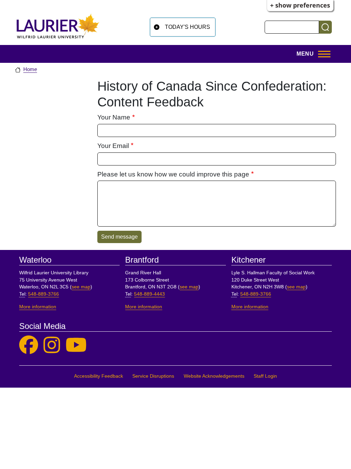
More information (37, 306)
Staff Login (265, 376)
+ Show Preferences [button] (300, 5)
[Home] (58, 26)
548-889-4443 (149, 294)
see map (81, 286)
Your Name (113, 117)
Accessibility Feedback (98, 376)
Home (30, 69)
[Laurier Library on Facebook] (28, 345)
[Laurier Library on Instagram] (52, 345)
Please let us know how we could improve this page (173, 174)
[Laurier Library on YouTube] (76, 345)
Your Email (113, 145)
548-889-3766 (43, 294)
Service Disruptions (153, 376)
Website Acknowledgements (214, 376)
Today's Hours (187, 27)
